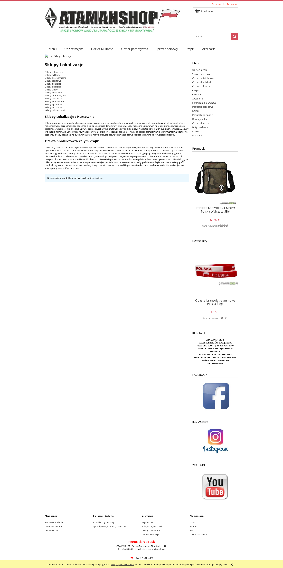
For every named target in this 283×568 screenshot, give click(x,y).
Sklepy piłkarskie (53, 83)
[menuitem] (52, 49)
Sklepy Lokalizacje (150, 534)
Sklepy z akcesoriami (55, 110)
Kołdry (195, 110)
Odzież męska (200, 69)
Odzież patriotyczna (203, 78)
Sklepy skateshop (53, 92)
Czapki (195, 90)
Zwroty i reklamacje (151, 530)
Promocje (197, 135)
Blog (192, 530)
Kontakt (194, 526)
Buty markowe (200, 127)
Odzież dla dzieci (201, 82)
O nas (192, 522)
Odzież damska (200, 123)
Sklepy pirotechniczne (55, 77)
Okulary (196, 94)
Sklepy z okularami (54, 107)
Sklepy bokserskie (53, 98)
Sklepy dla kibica (53, 86)
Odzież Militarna (201, 86)
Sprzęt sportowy (201, 74)
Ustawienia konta (53, 526)
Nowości (196, 131)
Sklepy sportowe (53, 80)
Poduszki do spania (202, 115)
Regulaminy (147, 522)
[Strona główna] (112, 19)
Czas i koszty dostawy (103, 522)
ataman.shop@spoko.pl (153, 549)
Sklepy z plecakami (54, 104)
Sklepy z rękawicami (54, 101)
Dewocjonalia (199, 119)
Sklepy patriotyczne (54, 71)
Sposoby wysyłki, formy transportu (110, 526)
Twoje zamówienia (54, 522)
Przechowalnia (52, 530)
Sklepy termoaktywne (55, 95)
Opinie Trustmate (198, 534)
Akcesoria (197, 98)
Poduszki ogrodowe (202, 106)
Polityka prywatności (152, 526)
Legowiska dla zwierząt (204, 102)
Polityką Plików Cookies (122, 564)
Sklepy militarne (52, 74)
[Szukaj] (234, 36)
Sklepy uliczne (51, 89)
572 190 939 (144, 558)
